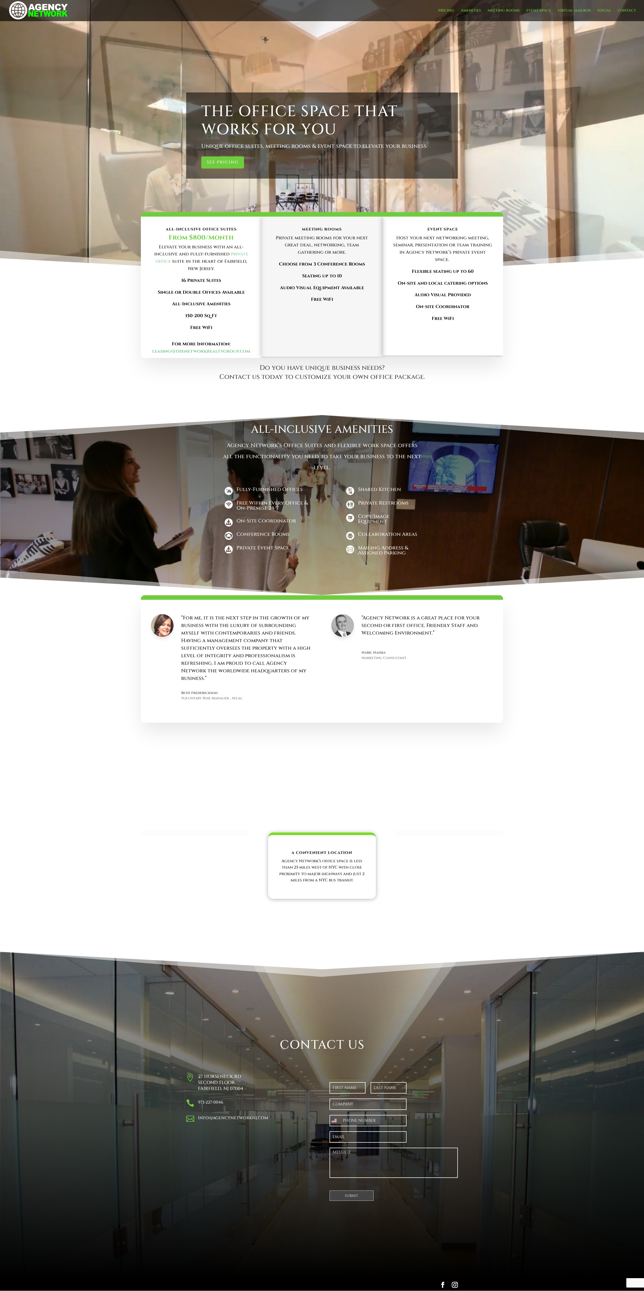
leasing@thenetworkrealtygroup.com (201, 351)
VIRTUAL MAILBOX (574, 11)
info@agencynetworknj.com (233, 1118)
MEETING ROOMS (504, 11)
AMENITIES (471, 11)
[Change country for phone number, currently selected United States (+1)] (335, 1120)
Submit (351, 1195)
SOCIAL (604, 11)
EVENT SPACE (538, 11)
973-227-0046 (210, 1102)
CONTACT (627, 11)
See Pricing (222, 162)
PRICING (446, 11)
